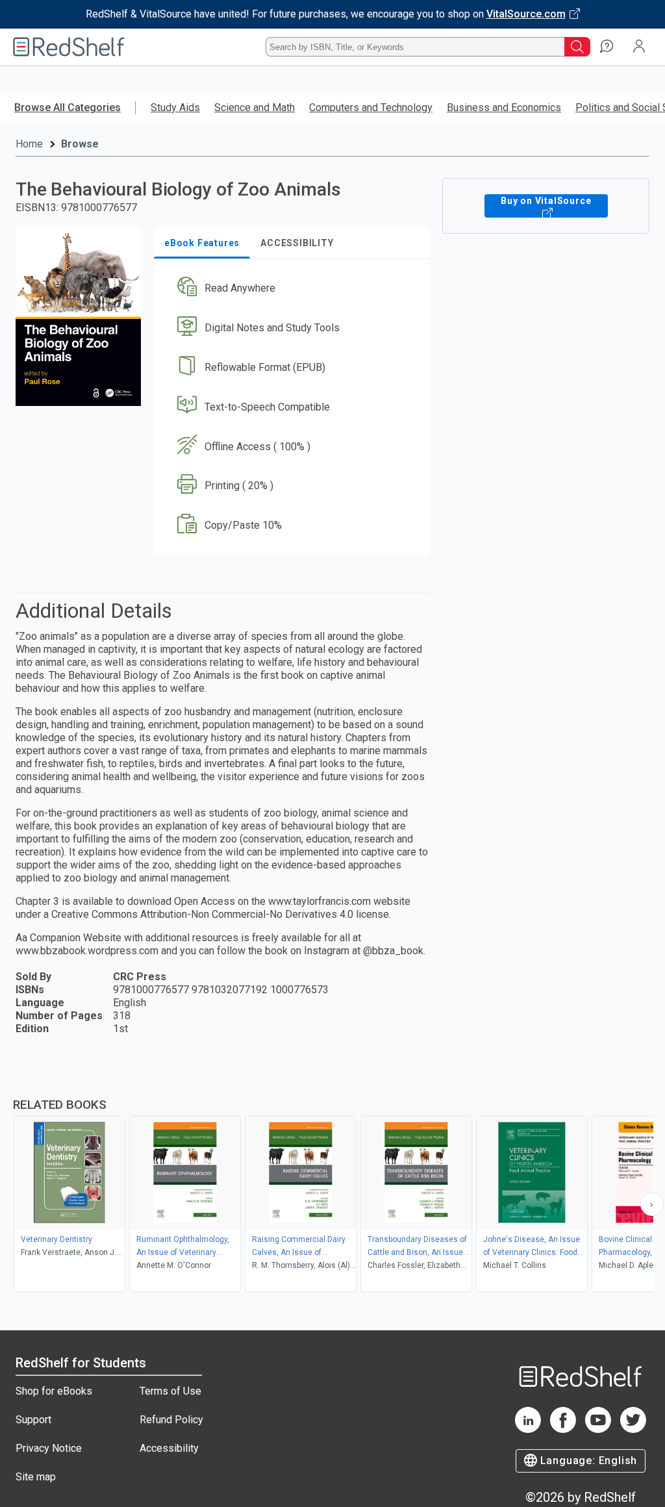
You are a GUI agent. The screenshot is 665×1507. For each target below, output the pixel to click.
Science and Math (254, 107)
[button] (290, 289)
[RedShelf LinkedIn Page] (528, 1429)
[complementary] (332, 1179)
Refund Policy (171, 1419)
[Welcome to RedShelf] (69, 47)
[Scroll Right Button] (652, 1204)
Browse (80, 144)
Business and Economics (504, 107)
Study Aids (175, 107)
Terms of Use (170, 1391)
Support (33, 1419)
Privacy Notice (49, 1448)
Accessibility (169, 1448)
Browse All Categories (67, 107)
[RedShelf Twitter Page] (633, 1429)
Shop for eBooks (54, 1391)
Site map (36, 1477)
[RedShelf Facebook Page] (563, 1429)
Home (29, 144)
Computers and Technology (371, 107)
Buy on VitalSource (546, 201)
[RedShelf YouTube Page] (598, 1429)
